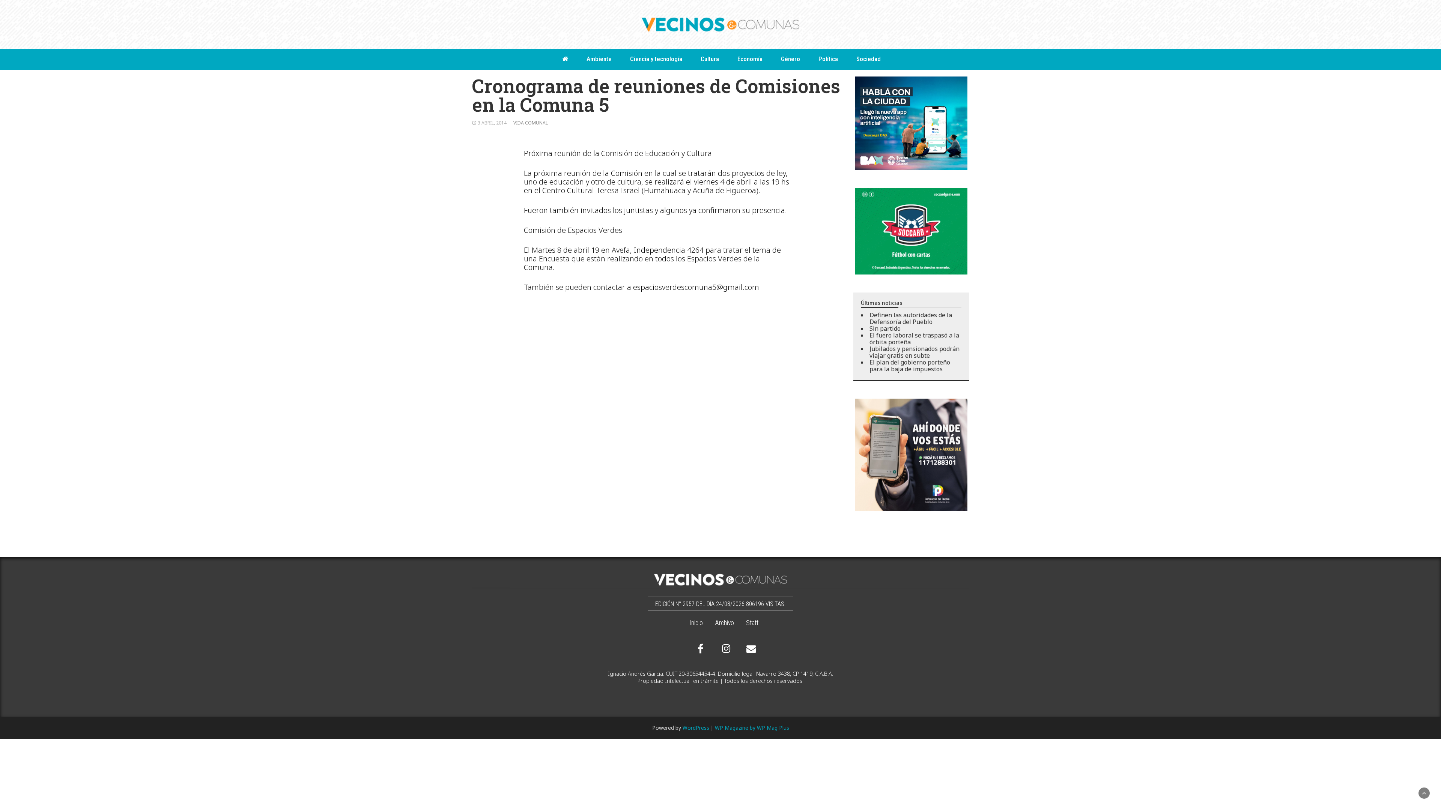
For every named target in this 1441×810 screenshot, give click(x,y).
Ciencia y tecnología (656, 59)
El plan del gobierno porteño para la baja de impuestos (909, 365)
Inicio (696, 623)
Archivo (724, 623)
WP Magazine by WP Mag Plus (752, 727)
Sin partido (885, 328)
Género (790, 59)
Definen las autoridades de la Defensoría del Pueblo (910, 318)
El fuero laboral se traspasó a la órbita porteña (914, 338)
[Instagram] (725, 649)
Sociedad (868, 59)
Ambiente (599, 59)
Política (828, 59)
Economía (750, 59)
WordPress (696, 727)
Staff (752, 623)
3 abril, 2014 (492, 123)
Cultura (710, 59)
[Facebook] (701, 649)
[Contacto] (749, 649)
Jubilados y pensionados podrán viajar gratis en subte (914, 352)
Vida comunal (530, 123)
